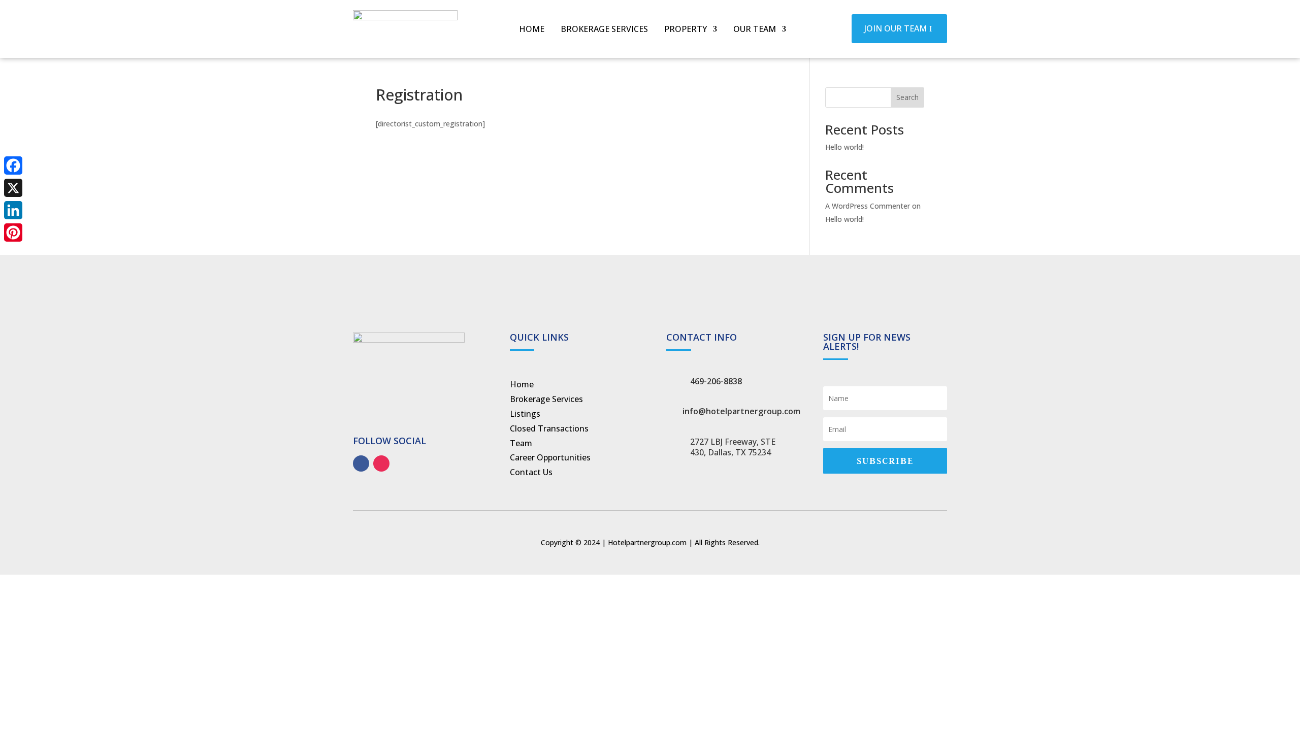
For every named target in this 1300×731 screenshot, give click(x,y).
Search (907, 97)
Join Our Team (895, 28)
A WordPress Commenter (867, 206)
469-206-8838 (716, 381)
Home (531, 30)
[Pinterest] (13, 232)
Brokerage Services (604, 30)
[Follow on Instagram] (381, 463)
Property (685, 30)
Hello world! (844, 147)
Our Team (754, 30)
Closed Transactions (549, 428)
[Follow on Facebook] (361, 463)
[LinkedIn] (13, 210)
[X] (13, 188)
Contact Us (531, 472)
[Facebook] (13, 165)
